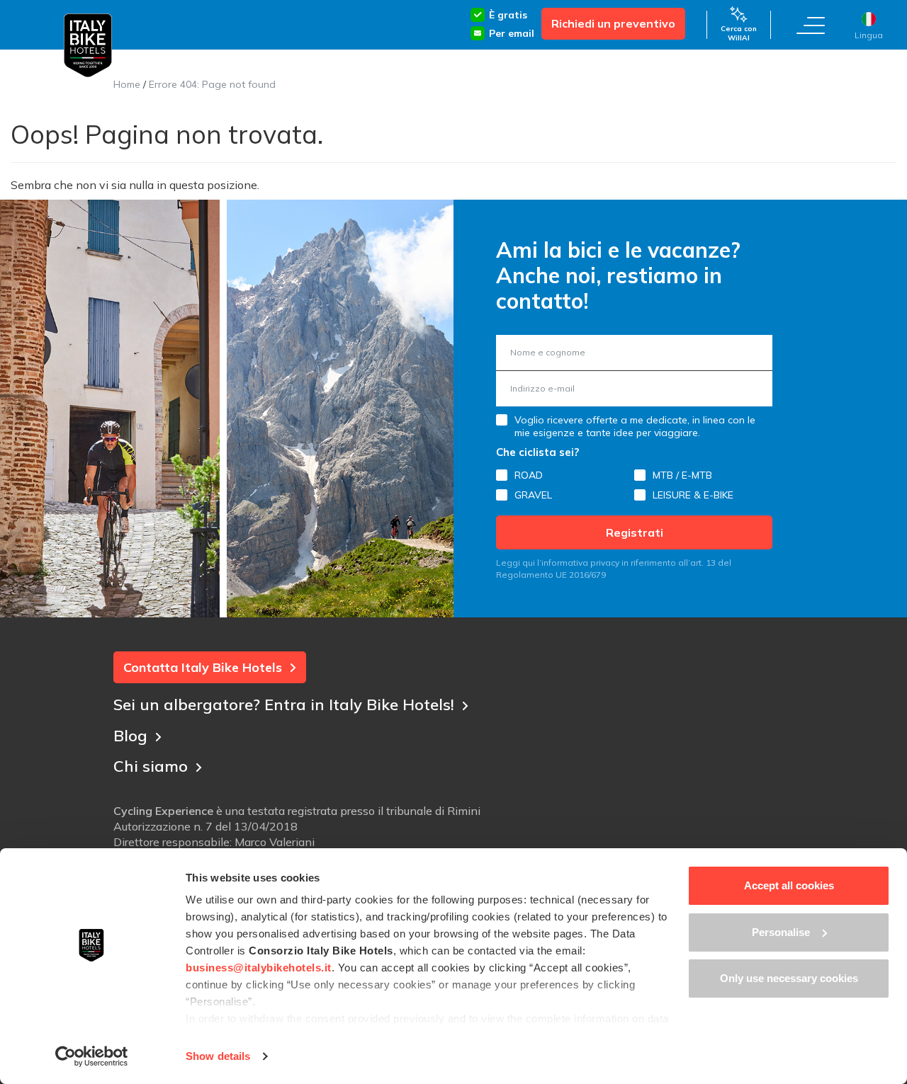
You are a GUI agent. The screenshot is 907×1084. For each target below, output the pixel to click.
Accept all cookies (789, 885)
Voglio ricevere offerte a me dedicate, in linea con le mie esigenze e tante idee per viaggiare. (634, 426)
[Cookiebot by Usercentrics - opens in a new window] (92, 1056)
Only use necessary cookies (789, 978)
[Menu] (810, 24)
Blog (130, 736)
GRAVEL (533, 495)
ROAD (528, 475)
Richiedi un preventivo (613, 23)
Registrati (634, 532)
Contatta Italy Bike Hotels (202, 667)
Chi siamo (150, 766)
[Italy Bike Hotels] (88, 45)
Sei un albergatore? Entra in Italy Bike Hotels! (283, 704)
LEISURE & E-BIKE (693, 495)
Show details (218, 1056)
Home (126, 84)
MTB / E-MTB (682, 475)
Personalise (781, 932)
